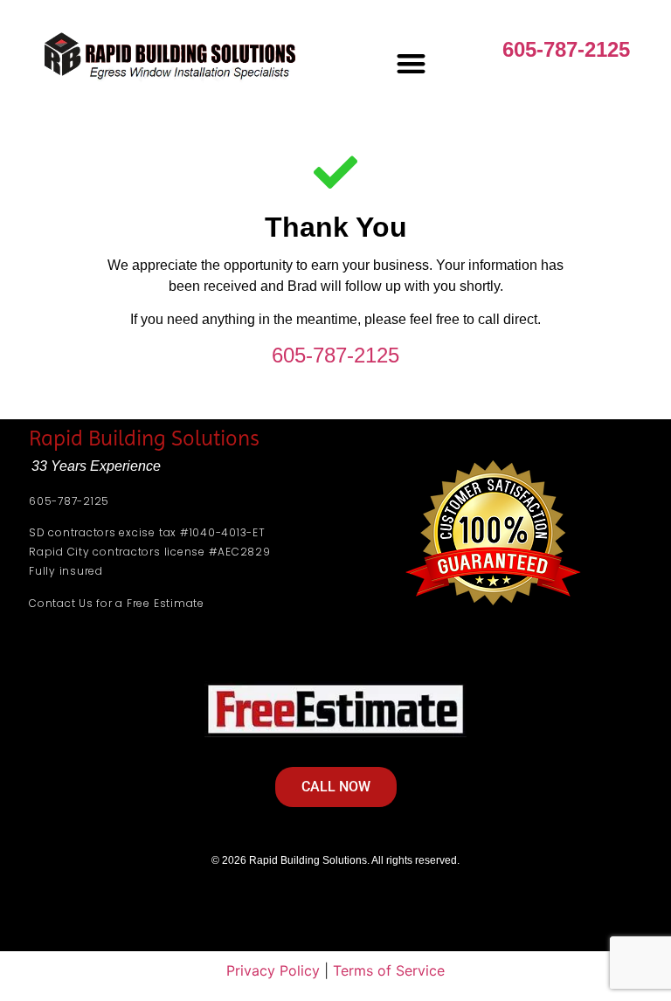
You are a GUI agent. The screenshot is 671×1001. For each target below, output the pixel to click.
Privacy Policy (273, 970)
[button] (411, 63)
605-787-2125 (566, 49)
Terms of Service (389, 970)
